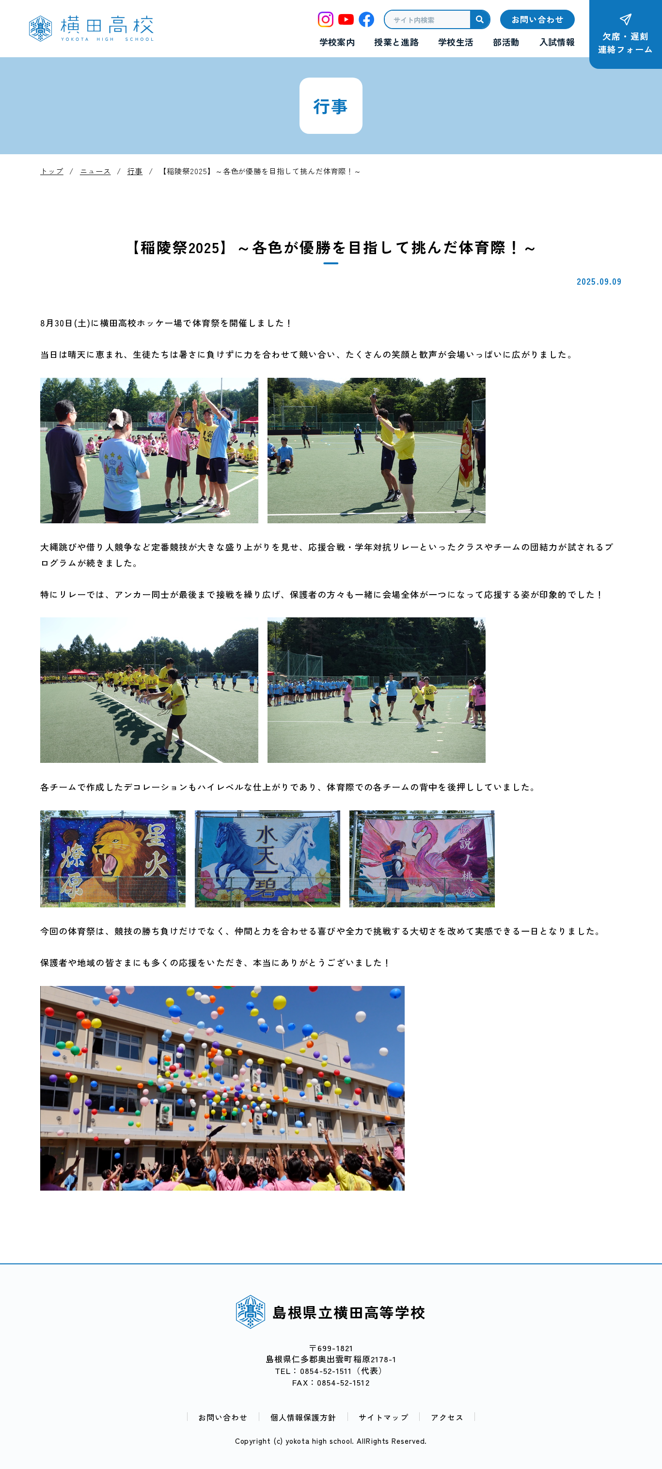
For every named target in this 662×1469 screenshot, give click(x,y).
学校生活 (455, 42)
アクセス (447, 1417)
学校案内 (337, 42)
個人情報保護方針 (303, 1417)
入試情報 (557, 42)
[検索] (479, 19)
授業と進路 (396, 42)
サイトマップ (383, 1417)
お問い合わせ (223, 1417)
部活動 (506, 42)
